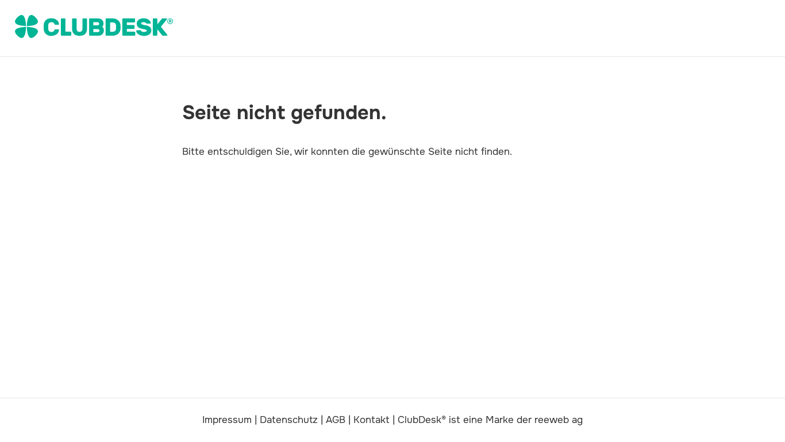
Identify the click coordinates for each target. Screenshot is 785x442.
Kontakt (371, 420)
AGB (335, 420)
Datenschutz (289, 420)
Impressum (227, 420)
